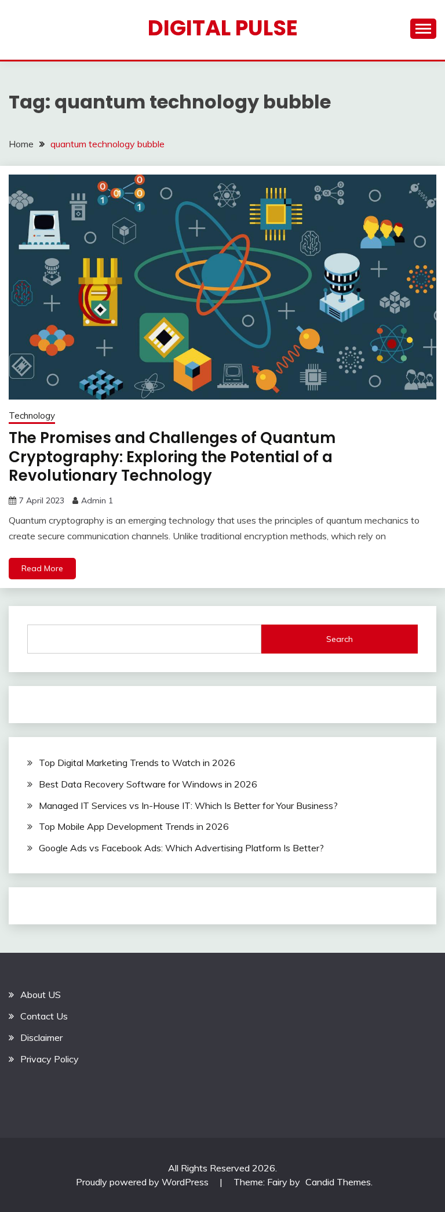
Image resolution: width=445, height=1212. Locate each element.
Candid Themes (338, 1182)
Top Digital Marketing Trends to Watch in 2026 (137, 762)
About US (40, 994)
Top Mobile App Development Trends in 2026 (134, 826)
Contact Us (44, 1016)
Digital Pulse (223, 28)
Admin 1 (97, 500)
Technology (32, 415)
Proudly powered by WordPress (143, 1182)
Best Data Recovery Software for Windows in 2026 (148, 784)
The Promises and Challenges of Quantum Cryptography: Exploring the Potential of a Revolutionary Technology (172, 456)
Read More (42, 568)
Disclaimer (41, 1037)
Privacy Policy (49, 1059)
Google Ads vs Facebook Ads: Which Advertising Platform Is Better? (181, 848)
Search (339, 639)
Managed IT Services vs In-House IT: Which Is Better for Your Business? (188, 805)
